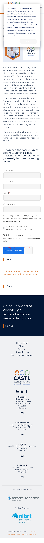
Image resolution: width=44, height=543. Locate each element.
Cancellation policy (14, 534)
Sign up (9, 326)
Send (9, 259)
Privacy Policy (32, 531)
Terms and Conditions (28, 534)
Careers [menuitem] (22, 349)
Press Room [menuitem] (22, 352)
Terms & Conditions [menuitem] (22, 355)
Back (9, 286)
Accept (28, 41)
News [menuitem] (22, 346)
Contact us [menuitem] (22, 343)
